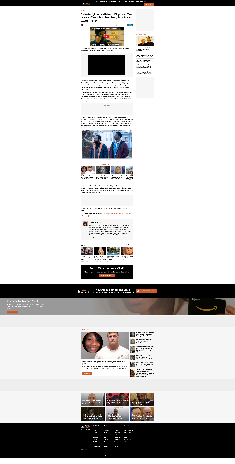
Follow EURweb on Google (148, 290)
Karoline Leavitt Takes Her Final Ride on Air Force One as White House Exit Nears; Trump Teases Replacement (144, 55)
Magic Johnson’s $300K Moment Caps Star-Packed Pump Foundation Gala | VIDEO (117, 416)
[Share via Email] (132, 25)
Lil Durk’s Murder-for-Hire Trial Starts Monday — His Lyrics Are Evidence (117, 177)
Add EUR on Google (122, 25)
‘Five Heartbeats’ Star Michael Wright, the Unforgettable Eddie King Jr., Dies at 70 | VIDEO (92, 416)
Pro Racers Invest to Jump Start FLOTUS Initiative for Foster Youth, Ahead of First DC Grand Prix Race (144, 72)
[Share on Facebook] (128, 25)
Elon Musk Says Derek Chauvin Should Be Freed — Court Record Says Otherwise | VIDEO (142, 416)
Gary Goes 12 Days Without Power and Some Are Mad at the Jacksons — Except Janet (145, 364)
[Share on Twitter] (130, 25)
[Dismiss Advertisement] (90, 56)
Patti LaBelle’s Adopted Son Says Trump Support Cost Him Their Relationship (143, 49)
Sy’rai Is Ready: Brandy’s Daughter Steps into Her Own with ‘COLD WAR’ (117, 402)
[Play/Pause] (90, 74)
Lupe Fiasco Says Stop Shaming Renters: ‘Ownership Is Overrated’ (144, 357)
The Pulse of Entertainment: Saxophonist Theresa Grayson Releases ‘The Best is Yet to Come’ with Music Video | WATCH (145, 373)
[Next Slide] (132, 174)
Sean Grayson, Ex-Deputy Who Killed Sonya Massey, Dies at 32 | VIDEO (87, 177)
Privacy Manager (84, 449)
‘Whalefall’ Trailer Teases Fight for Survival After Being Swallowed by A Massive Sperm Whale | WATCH (144, 66)
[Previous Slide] (82, 174)
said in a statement (97, 119)
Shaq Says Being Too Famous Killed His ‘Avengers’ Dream (140, 403)
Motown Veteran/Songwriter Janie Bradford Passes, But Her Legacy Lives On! (103, 177)
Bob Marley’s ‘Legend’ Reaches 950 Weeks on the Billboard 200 (144, 60)
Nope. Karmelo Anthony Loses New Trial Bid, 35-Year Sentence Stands (91, 402)
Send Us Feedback (107, 275)
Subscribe (12, 312)
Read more (88, 373)
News (82, 10)
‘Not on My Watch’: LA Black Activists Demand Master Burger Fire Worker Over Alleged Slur (145, 349)
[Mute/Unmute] (123, 74)
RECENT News (106, 164)
